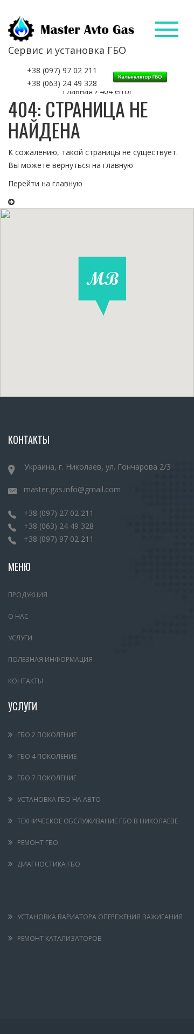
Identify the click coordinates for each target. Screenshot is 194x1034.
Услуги (20, 637)
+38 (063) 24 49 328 (62, 83)
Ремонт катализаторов (59, 938)
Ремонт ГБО (37, 842)
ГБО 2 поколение (47, 734)
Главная (78, 91)
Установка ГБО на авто (59, 799)
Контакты (25, 681)
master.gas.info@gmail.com (72, 489)
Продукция (27, 594)
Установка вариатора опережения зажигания (100, 916)
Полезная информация (50, 659)
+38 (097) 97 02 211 (62, 70)
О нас (18, 616)
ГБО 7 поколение (47, 778)
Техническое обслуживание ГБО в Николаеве (97, 821)
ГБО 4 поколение (47, 756)
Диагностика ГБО (48, 864)
